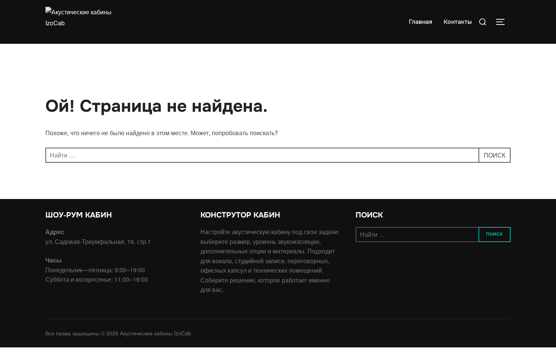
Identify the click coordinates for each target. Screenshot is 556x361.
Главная (420, 22)
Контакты (458, 22)
